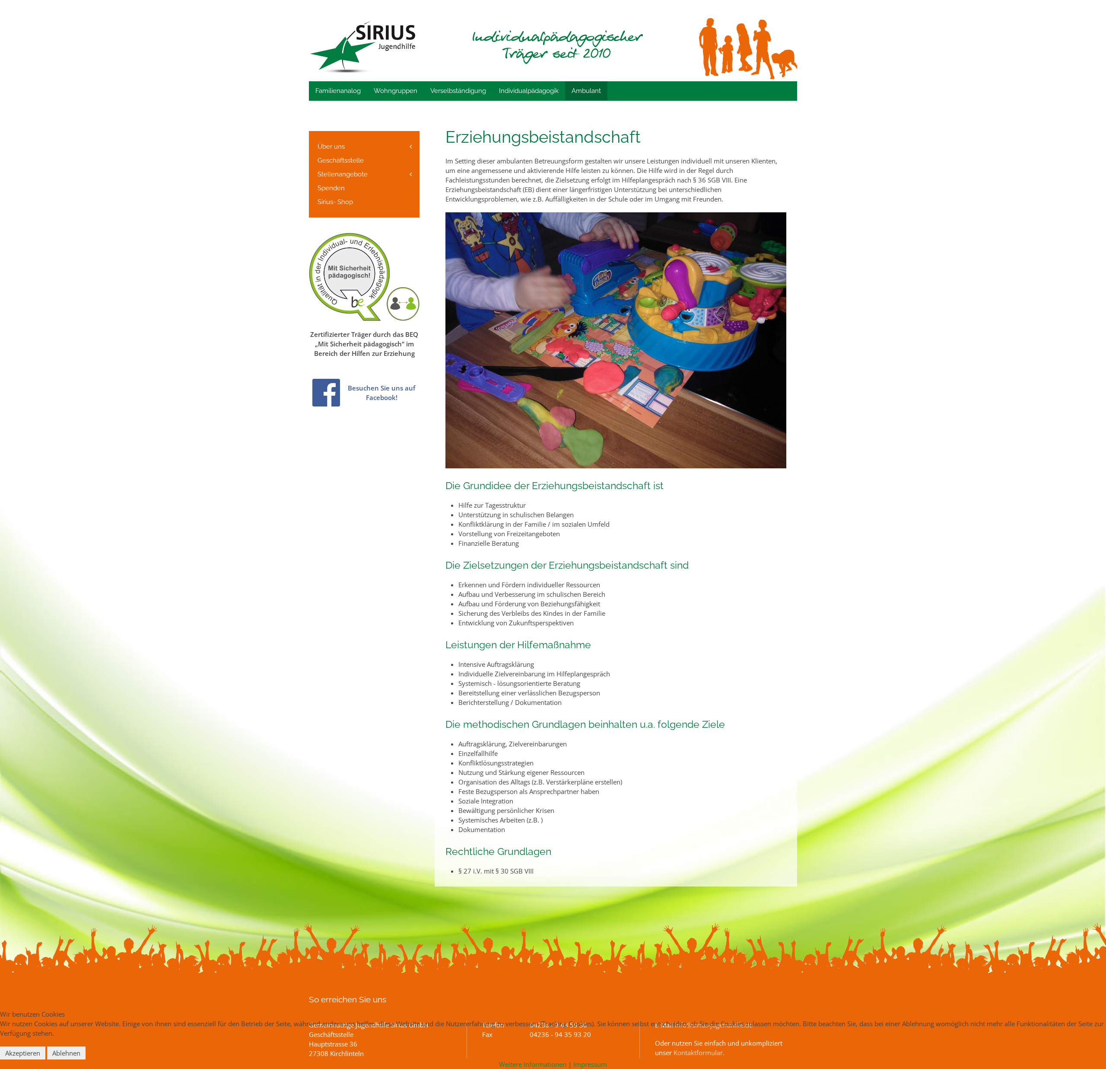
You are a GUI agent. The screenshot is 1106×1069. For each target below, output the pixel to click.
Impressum (590, 1064)
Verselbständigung (458, 91)
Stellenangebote (343, 174)
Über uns (331, 146)
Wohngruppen (395, 91)
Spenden (331, 188)
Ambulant (586, 91)
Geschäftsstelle (341, 160)
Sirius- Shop (335, 202)
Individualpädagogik (529, 91)
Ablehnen (66, 1053)
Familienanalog (338, 91)
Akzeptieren (22, 1053)
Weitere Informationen (532, 1064)
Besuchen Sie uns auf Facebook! (381, 393)
